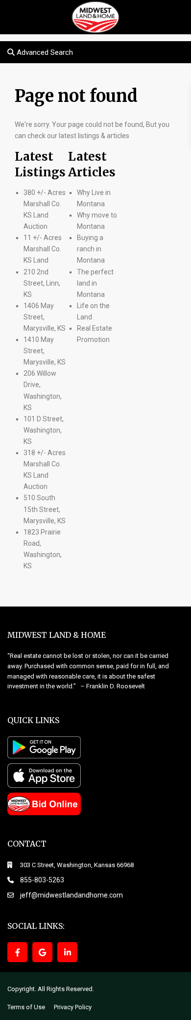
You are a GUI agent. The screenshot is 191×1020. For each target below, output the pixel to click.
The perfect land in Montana (95, 283)
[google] (42, 952)
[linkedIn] (67, 952)
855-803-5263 (42, 880)
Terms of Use (26, 1007)
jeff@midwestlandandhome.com (71, 895)
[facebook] (17, 952)
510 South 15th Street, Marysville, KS (45, 509)
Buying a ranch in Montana (91, 249)
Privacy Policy (73, 1007)
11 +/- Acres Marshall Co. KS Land (43, 249)
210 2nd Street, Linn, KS (42, 283)
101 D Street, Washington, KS (44, 430)
